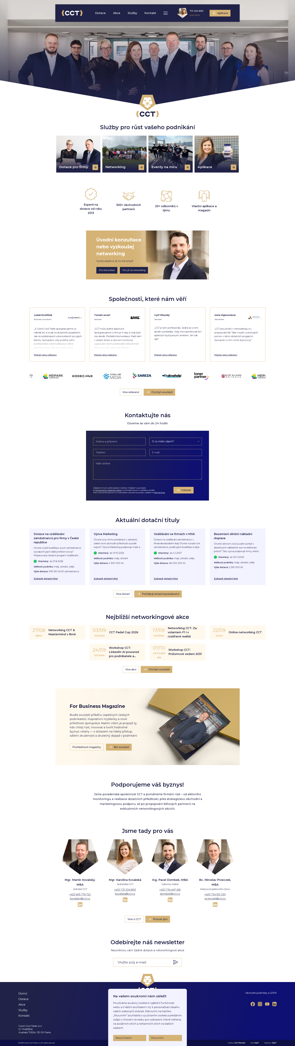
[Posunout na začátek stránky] (147, 983)
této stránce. (159, 492)
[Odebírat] (177, 962)
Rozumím (157, 1037)
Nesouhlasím (124, 1037)
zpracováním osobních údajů (108, 490)
